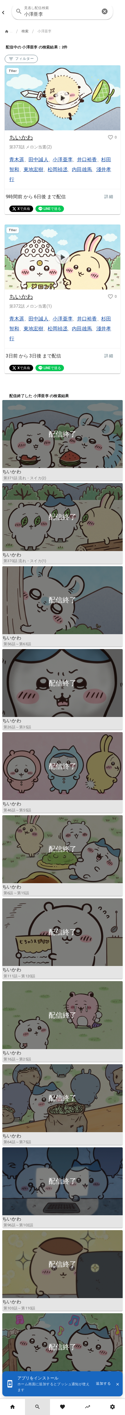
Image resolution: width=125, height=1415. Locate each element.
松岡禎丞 (58, 169)
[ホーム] (12, 1407)
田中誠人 (38, 159)
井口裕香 (87, 159)
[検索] (37, 1407)
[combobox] (62, 11)
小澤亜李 (63, 159)
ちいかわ (21, 137)
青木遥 (16, 159)
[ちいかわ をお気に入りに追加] (110, 137)
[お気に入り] (62, 1407)
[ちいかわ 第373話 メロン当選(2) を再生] (62, 98)
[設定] (112, 1407)
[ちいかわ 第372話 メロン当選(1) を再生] (62, 257)
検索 (25, 31)
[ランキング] (87, 1407)
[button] (104, 11)
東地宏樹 (34, 169)
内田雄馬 (82, 169)
